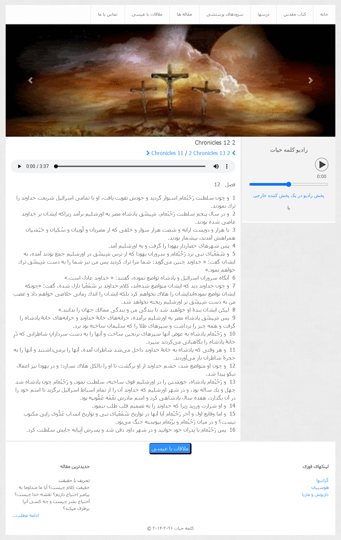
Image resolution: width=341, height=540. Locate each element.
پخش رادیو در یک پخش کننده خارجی (288, 195)
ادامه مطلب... (25, 515)
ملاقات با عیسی (147, 14)
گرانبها (322, 480)
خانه (324, 14)
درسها (263, 14)
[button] (30, 80)
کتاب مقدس (295, 14)
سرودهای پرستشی (224, 14)
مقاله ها (184, 14)
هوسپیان (320, 487)
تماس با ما (108, 14)
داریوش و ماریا (315, 494)
